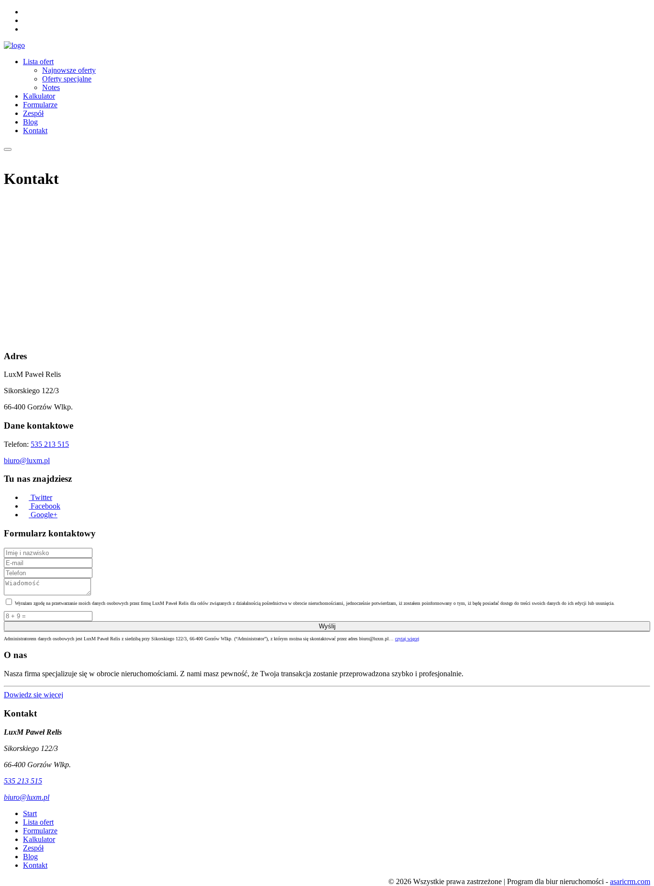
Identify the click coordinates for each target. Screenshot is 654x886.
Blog (30, 122)
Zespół (33, 113)
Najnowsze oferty (69, 70)
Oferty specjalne (66, 79)
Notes (51, 87)
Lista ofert (38, 61)
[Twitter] (26, 12)
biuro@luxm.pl (27, 460)
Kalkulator (39, 96)
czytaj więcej (407, 638)
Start (30, 813)
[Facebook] (26, 20)
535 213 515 (50, 444)
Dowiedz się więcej (33, 695)
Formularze (40, 105)
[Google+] (26, 29)
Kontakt (35, 130)
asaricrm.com (630, 881)
